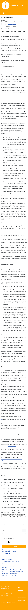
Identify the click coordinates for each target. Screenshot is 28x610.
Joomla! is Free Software (22, 597)
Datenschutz (20, 590)
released (19, 598)
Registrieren (5, 553)
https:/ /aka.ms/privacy (21, 455)
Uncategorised (12, 24)
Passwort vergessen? (7, 550)
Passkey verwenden (15, 542)
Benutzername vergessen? (9, 551)
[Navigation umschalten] (2, 13)
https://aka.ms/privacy (12, 446)
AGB (19, 587)
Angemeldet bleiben (9, 538)
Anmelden (14, 546)
